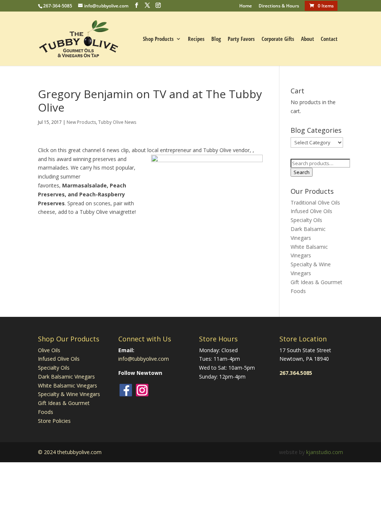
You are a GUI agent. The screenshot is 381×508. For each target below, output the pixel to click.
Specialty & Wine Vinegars (69, 394)
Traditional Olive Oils (315, 202)
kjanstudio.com (324, 452)
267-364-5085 (57, 6)
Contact (329, 39)
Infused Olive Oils (311, 211)
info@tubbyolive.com (143, 358)
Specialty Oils (306, 220)
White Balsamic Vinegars (67, 385)
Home (245, 6)
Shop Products (158, 39)
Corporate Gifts (278, 39)
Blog (216, 39)
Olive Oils (49, 350)
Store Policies (54, 420)
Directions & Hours (279, 6)
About (307, 39)
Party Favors (241, 39)
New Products (81, 122)
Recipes (196, 39)
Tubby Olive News (117, 122)
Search (302, 172)
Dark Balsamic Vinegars (66, 376)
